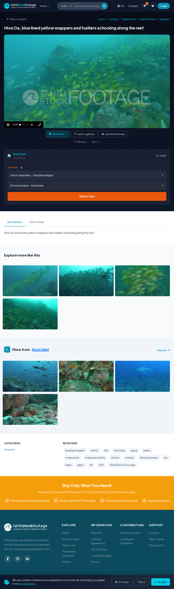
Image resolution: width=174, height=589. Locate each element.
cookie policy (27, 583)
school (94, 450)
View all (161, 350)
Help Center (156, 539)
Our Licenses (99, 549)
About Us (96, 532)
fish (106, 450)
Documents (156, 545)
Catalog (113, 19)
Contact (133, 5)
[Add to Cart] (7, 293)
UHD (101, 464)
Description (14, 221)
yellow (146, 450)
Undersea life (129, 19)
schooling (119, 450)
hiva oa (115, 457)
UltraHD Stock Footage (122, 464)
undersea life (72, 457)
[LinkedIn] (27, 558)
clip (166, 457)
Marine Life (69, 545)
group (134, 450)
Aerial (65, 532)
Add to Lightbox (86, 134)
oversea (129, 457)
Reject (142, 581)
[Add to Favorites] (14, 293)
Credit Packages (101, 555)
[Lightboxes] (152, 6)
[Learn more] (21, 167)
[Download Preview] (20, 293)
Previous (81, 141)
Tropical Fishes (148, 19)
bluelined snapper (75, 450)
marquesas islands (95, 457)
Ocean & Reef (71, 539)
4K (91, 464)
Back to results (18, 19)
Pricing (95, 561)
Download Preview (115, 134)
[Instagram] (17, 558)
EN (122, 5)
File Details (58, 134)
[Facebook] (7, 558)
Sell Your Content (130, 532)
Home (101, 19)
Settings (123, 581)
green (80, 464)
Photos (66, 561)
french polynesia (149, 457)
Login (163, 5)
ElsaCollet (19, 154)
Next (94, 141)
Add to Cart (87, 196)
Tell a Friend (36, 221)
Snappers (164, 19)
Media (43, 6)
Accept (162, 581)
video (68, 464)
